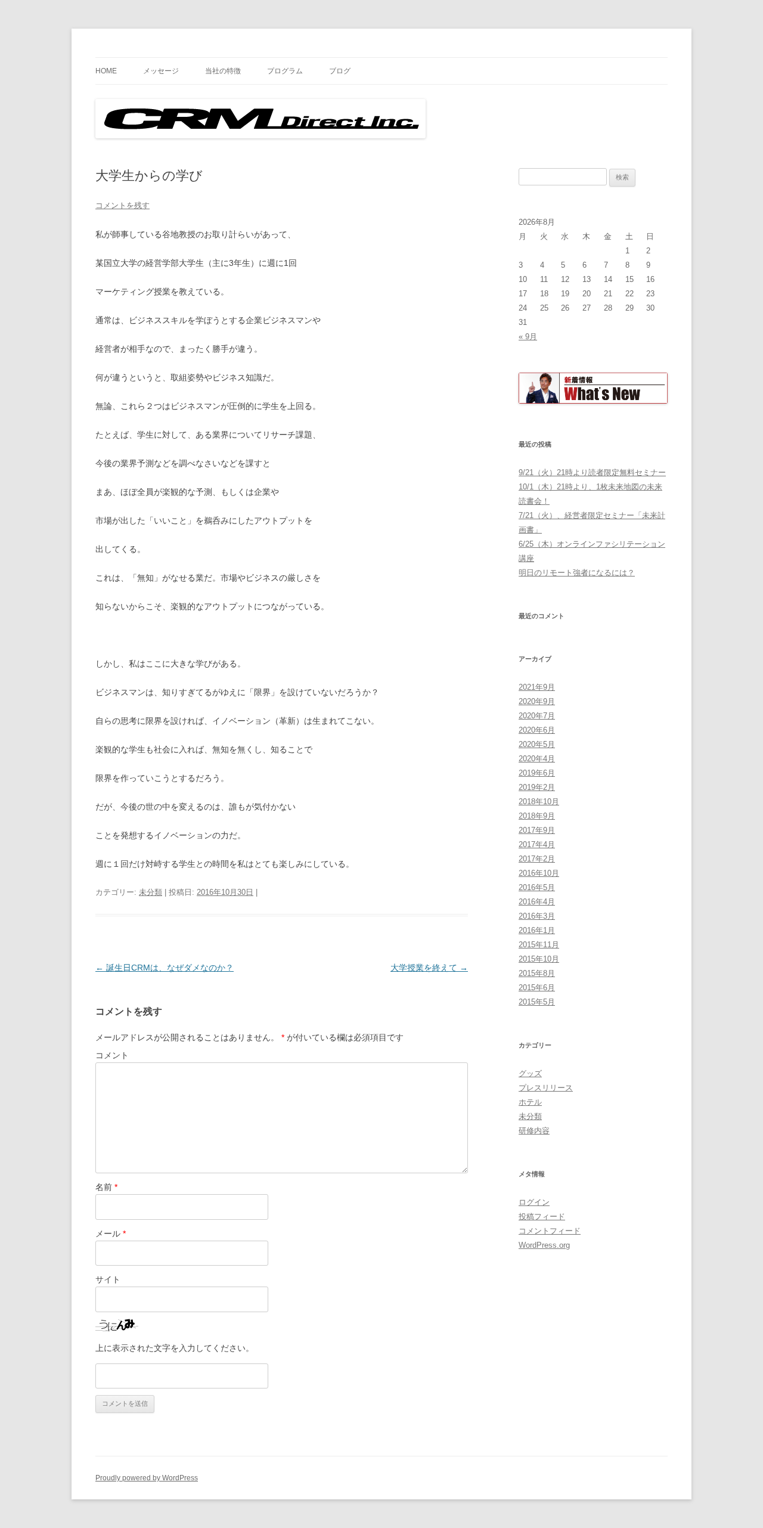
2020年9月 (537, 701)
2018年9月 (537, 815)
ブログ (340, 71)
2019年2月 (537, 787)
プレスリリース (546, 1087)
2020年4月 (537, 758)
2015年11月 (539, 944)
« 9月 (528, 336)
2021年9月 (537, 687)
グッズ (530, 1073)
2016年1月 (537, 930)
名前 (106, 1187)
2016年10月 (539, 873)
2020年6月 (537, 730)
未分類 (150, 892)
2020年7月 (537, 715)
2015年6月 (537, 987)
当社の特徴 (223, 71)
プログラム (285, 71)
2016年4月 (537, 901)
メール (110, 1233)
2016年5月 (537, 887)
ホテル (530, 1102)
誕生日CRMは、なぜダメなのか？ (164, 967)
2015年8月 (537, 973)
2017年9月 (537, 830)
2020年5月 (537, 744)
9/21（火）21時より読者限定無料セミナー (592, 472)
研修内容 (534, 1130)
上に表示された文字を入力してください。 (174, 1348)
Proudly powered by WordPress (146, 1478)
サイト (107, 1279)
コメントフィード (550, 1230)
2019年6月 (537, 772)
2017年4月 (537, 844)
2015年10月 (539, 958)
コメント (112, 1055)
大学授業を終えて (429, 967)
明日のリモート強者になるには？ (577, 572)
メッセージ (161, 71)
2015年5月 (537, 1001)
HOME (106, 71)
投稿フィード (542, 1216)
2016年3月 (537, 916)
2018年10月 (539, 801)
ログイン (534, 1202)
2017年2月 (537, 858)
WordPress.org (544, 1245)
